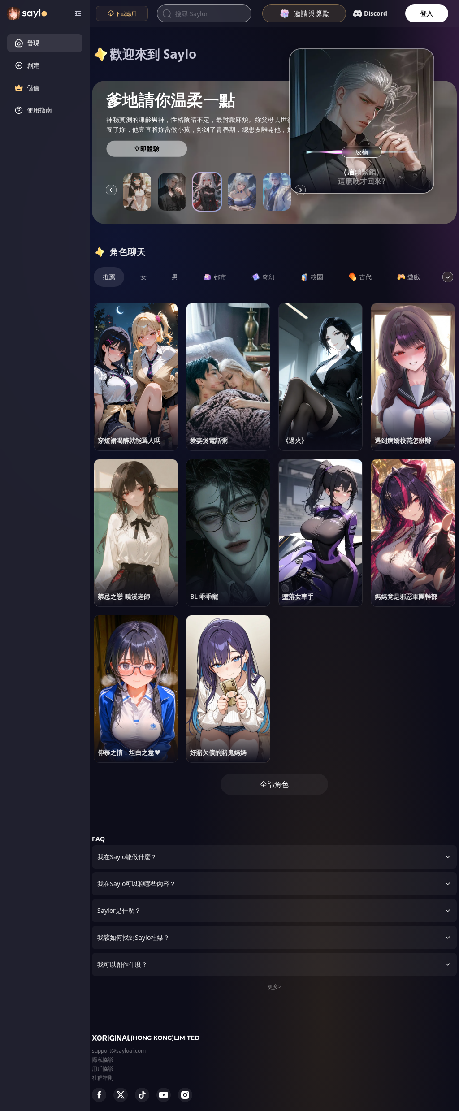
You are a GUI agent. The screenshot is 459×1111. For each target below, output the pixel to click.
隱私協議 (102, 1059)
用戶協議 (102, 1068)
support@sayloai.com (119, 1051)
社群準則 (102, 1077)
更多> (274, 986)
